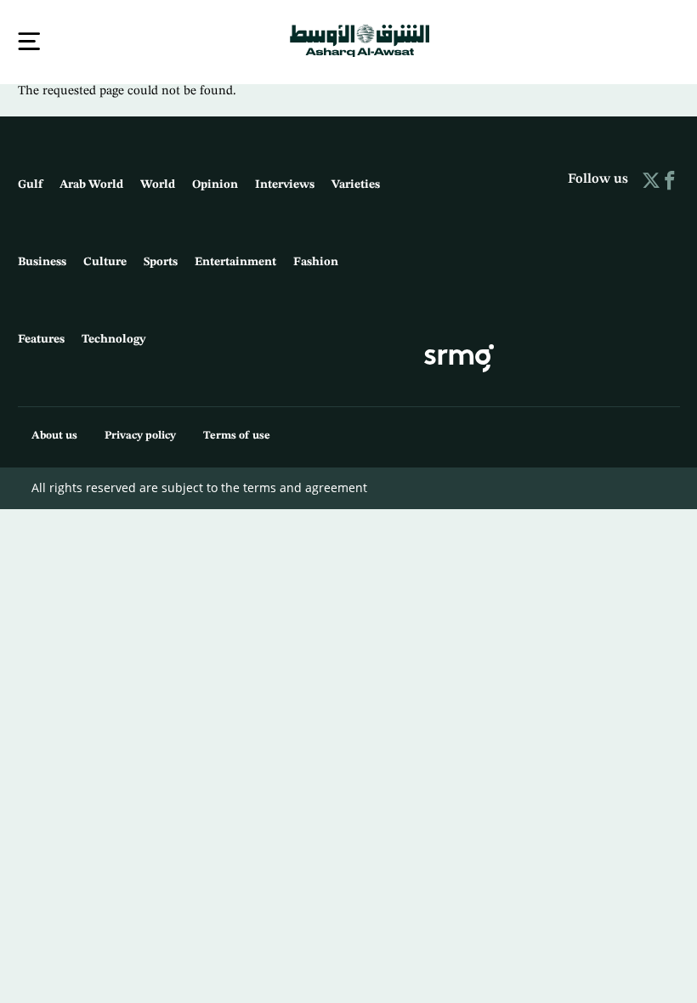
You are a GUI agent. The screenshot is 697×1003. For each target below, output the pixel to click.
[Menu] (29, 41)
